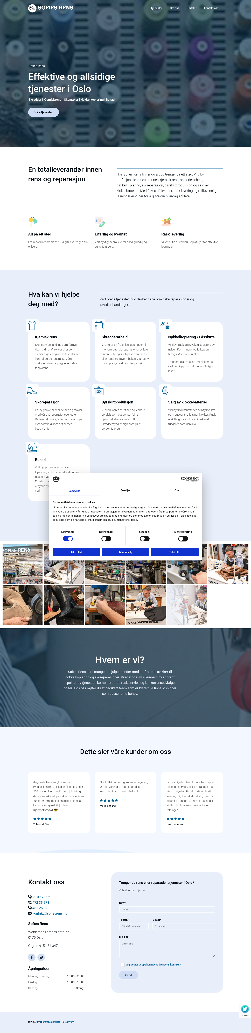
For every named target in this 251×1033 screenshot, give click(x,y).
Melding (123, 936)
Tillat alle (174, 552)
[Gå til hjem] (50, 8)
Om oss (174, 8)
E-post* (156, 919)
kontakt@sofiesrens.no (49, 913)
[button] (43, 112)
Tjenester (156, 8)
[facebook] (32, 957)
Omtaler (192, 8)
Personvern (68, 1022)
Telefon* (124, 919)
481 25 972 (40, 908)
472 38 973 (40, 902)
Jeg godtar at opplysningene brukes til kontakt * (153, 964)
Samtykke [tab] (74, 491)
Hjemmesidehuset (50, 1022)
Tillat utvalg (126, 552)
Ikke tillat (76, 552)
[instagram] (41, 957)
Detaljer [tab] (125, 490)
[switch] (106, 538)
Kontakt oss (211, 8)
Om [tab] (177, 490)
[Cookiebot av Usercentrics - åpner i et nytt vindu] (184, 479)
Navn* (122, 902)
